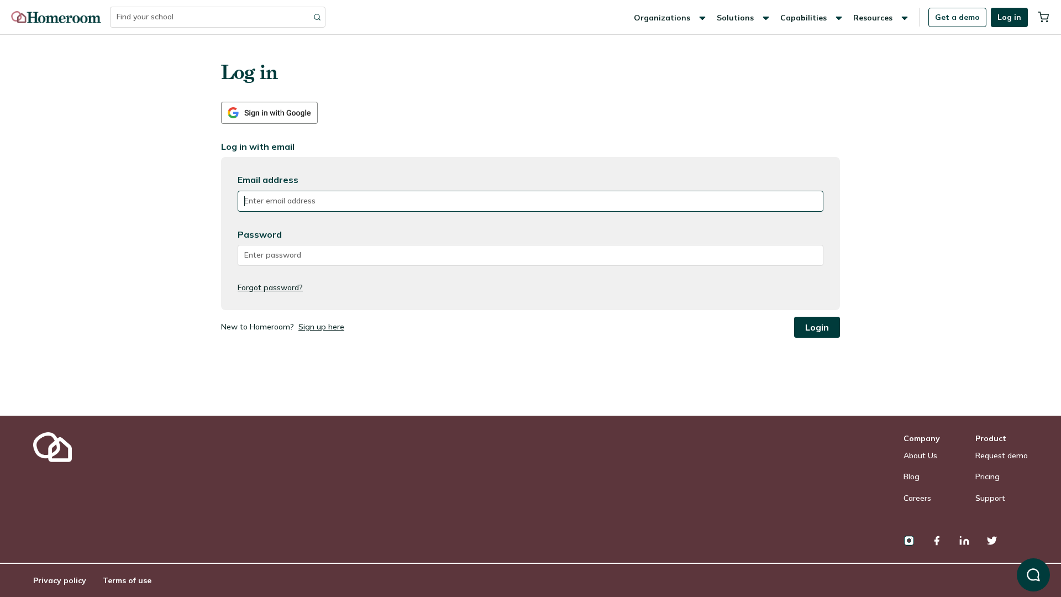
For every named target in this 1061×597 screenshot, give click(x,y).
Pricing (987, 476)
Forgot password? (270, 287)
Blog (912, 476)
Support (990, 498)
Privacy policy (59, 580)
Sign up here (321, 327)
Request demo (1001, 455)
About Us (920, 455)
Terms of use (127, 580)
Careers (917, 498)
